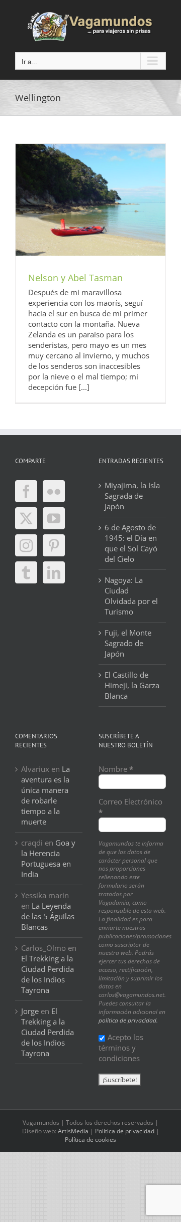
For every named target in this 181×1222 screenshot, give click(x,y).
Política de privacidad (124, 1131)
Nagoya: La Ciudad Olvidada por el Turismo (131, 596)
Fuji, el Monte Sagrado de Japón (128, 643)
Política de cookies (90, 1139)
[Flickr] (54, 491)
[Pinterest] (54, 545)
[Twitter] (26, 518)
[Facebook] (26, 491)
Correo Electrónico (130, 806)
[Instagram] (26, 545)
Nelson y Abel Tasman (75, 278)
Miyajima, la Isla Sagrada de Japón (132, 495)
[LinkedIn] (54, 572)
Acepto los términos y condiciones (121, 1047)
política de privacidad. (128, 1020)
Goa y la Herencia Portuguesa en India (48, 858)
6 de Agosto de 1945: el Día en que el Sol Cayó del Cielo (131, 543)
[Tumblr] (26, 572)
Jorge (30, 1011)
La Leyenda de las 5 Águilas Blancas (47, 916)
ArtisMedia (73, 1131)
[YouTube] (54, 518)
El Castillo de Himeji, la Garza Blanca (132, 685)
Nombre (116, 769)
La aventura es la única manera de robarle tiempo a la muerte (45, 795)
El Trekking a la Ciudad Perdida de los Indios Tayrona (47, 974)
